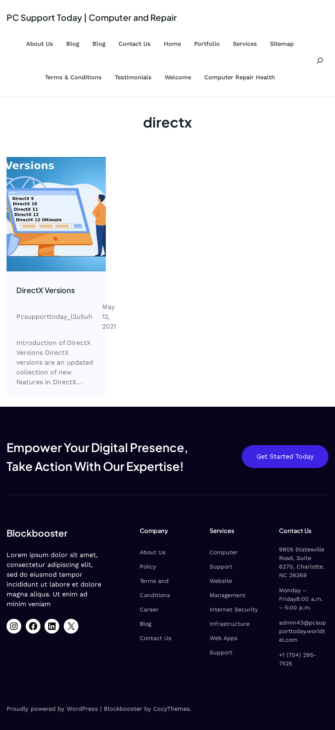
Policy (148, 566)
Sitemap (282, 43)
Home (172, 43)
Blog (72, 43)
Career (149, 609)
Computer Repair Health (239, 77)
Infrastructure (230, 623)
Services (245, 43)
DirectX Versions (45, 290)
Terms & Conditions (73, 77)
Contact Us (134, 43)
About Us (39, 43)
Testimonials (133, 77)
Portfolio (207, 43)
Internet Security (234, 609)
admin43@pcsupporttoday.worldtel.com (302, 631)
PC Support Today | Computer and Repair (92, 17)
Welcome (178, 77)
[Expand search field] (319, 60)
